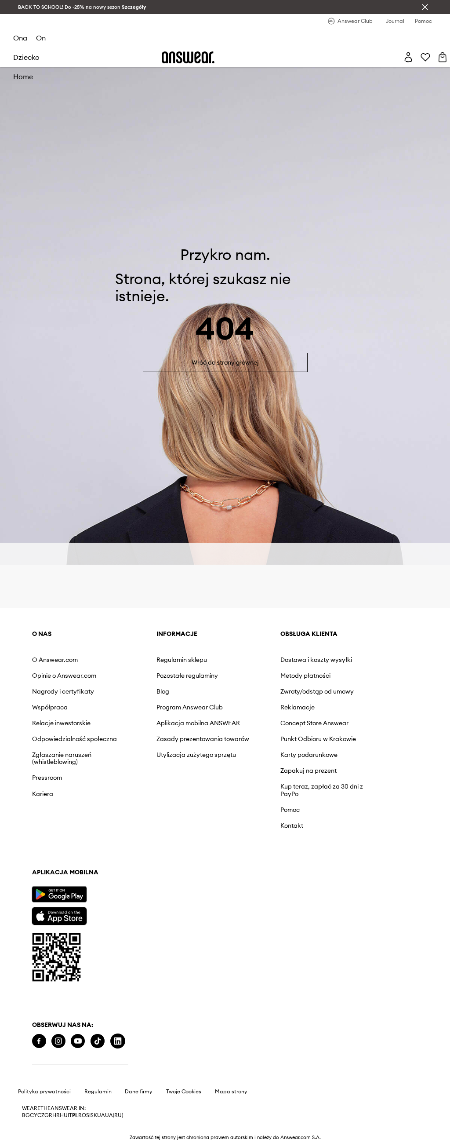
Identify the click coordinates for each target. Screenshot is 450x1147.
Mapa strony (231, 1092)
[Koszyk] (442, 57)
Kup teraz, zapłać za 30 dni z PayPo (321, 789)
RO (82, 1115)
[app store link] (59, 915)
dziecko (26, 57)
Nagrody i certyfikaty (63, 691)
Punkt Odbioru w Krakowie (318, 739)
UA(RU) (114, 1115)
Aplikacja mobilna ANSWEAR (198, 723)
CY (33, 1115)
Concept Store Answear (314, 723)
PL (75, 1115)
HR (56, 1115)
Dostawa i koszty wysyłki (316, 660)
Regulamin (98, 1092)
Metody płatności (305, 675)
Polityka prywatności (44, 1092)
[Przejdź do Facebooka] (39, 1041)
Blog (162, 691)
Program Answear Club (189, 707)
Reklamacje (297, 707)
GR (48, 1115)
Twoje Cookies (183, 1092)
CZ (40, 1115)
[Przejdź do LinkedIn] (117, 1041)
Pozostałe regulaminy (187, 675)
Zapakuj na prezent (308, 770)
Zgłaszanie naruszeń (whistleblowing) (61, 758)
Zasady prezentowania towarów (202, 739)
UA (101, 1115)
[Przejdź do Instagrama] (58, 1041)
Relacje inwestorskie (61, 723)
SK (94, 1115)
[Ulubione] (425, 57)
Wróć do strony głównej (225, 362)
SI (88, 1115)
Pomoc (290, 810)
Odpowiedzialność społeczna (74, 739)
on (41, 37)
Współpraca (50, 707)
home (23, 76)
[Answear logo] (188, 57)
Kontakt (291, 825)
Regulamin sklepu (181, 660)
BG (26, 1115)
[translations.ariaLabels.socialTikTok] (97, 1041)
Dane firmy (138, 1092)
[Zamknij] (425, 7)
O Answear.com (55, 660)
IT (70, 1115)
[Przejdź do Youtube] (78, 1041)
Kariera (42, 794)
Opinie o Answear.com (64, 675)
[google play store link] (59, 894)
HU (64, 1115)
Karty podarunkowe (309, 755)
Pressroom (47, 778)
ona (20, 37)
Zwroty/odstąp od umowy (317, 691)
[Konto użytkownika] (408, 57)
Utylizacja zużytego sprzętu (196, 755)
